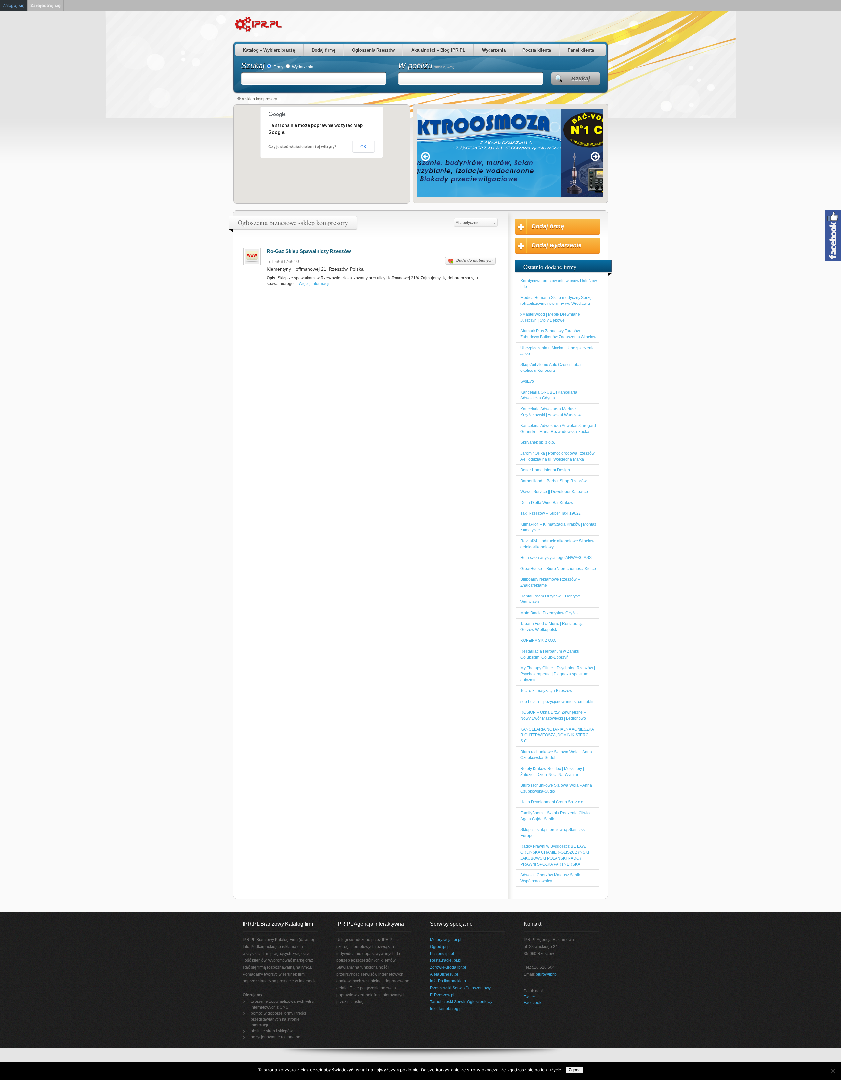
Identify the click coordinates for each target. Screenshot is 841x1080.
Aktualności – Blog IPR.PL (438, 50)
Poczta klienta (536, 50)
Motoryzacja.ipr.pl (445, 939)
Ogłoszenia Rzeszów (373, 50)
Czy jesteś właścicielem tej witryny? (302, 147)
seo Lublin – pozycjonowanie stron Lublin (557, 701)
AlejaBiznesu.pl (444, 974)
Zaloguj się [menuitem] (14, 5)
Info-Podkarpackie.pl (448, 981)
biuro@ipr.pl (546, 974)
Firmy (277, 67)
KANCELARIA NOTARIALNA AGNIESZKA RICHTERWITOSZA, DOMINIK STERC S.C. (557, 735)
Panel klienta (581, 50)
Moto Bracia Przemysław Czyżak (549, 613)
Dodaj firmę (323, 50)
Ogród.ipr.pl (440, 946)
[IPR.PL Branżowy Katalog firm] (239, 99)
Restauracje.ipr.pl (445, 960)
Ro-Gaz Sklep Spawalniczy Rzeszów (309, 251)
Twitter (529, 997)
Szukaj (252, 65)
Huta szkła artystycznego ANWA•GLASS (556, 557)
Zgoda (574, 1070)
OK (363, 146)
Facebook (532, 1003)
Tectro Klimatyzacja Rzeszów (546, 690)
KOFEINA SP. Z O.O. (538, 640)
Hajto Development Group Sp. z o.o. (552, 802)
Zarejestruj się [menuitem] (45, 5)
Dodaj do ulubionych (474, 260)
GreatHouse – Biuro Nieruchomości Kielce (558, 568)
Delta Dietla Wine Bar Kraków (546, 502)
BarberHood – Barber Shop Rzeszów (553, 481)
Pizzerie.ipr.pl (442, 953)
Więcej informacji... (315, 283)
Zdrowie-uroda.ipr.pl (448, 967)
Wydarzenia (494, 50)
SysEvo (527, 381)
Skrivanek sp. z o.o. (537, 442)
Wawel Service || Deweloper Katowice (554, 491)
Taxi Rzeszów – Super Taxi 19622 (550, 513)
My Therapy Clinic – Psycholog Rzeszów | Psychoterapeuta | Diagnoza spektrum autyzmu (557, 674)
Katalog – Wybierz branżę (269, 50)
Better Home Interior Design (545, 470)
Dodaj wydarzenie (556, 245)
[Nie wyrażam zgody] (833, 1071)
